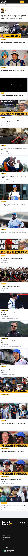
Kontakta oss (4, 539)
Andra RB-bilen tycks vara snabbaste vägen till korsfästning (12, 428)
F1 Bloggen (4, 201)
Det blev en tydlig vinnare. (6, 400)
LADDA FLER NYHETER (14, 515)
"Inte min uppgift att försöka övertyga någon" (9, 318)
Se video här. (3, 290)
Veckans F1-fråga (5, 394)
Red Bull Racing (5, 338)
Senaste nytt (7, 4)
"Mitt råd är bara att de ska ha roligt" (8, 374)
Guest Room (4, 542)
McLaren (3, 39)
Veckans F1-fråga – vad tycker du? (7, 483)
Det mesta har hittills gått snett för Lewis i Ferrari (10, 264)
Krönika (3, 117)
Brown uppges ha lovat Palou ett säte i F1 (9, 75)
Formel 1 (3, 145)
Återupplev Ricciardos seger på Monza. (8, 181)
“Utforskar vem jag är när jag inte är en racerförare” (11, 209)
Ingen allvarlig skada (5, 236)
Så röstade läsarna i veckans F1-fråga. (8, 456)
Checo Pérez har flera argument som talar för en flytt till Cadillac (13, 509)
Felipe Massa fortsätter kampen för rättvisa (9, 125)
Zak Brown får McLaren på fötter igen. (8, 47)
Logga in (21, 1)
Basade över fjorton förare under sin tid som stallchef (11, 346)
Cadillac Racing (5, 310)
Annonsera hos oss (6, 535)
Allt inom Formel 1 (6, 537)
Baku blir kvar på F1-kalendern (7, 153)
